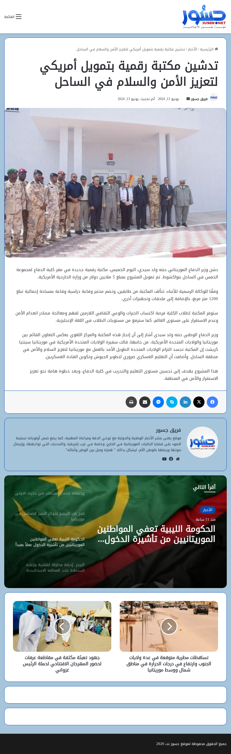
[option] (115, 531)
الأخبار (192, 49)
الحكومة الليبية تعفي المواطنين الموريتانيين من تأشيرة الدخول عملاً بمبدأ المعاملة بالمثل (156, 534)
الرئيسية (207, 49)
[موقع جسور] (204, 16)
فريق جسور (199, 99)
